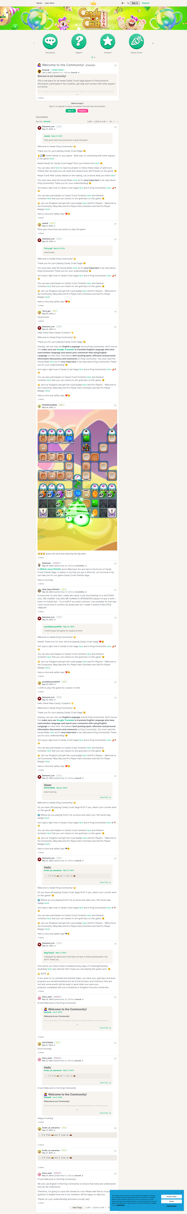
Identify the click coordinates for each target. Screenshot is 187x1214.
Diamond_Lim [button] (48, 126)
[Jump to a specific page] (117, 121)
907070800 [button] (49, 788)
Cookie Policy (120, 1205)
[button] (39, 71)
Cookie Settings (171, 1206)
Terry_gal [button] (48, 248)
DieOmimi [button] (46, 563)
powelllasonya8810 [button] (53, 627)
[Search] (128, 3)
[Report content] (115, 65)
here (51, 158)
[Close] (182, 1192)
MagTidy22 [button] (49, 953)
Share (40, 98)
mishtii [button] (47, 136)
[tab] (92, 57)
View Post (104, 797)
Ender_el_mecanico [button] (53, 870)
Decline (171, 1201)
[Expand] (77, 94)
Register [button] (82, 111)
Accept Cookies (172, 1196)
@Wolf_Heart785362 (50, 569)
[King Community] (93, 3)
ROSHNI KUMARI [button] (49, 405)
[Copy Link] (79, 72)
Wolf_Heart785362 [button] (51, 589)
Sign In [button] (71, 111)
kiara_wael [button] (47, 996)
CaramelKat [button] (79, 566)
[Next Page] (114, 121)
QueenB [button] (45, 70)
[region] (147, 1200)
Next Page (77, 1207)
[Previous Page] (107, 121)
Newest (47, 121)
